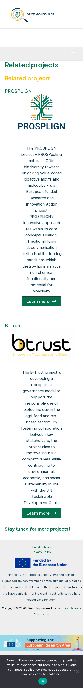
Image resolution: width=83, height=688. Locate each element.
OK (43, 681)
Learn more (38, 301)
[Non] (77, 671)
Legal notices (41, 547)
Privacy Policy (41, 552)
